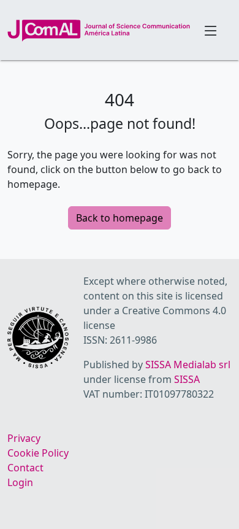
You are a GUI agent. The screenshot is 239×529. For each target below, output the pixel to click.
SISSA (187, 379)
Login (20, 482)
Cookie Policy (38, 453)
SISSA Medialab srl (187, 364)
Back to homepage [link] (119, 218)
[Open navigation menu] (211, 30)
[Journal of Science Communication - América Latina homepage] (98, 30)
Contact (25, 467)
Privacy (23, 438)
